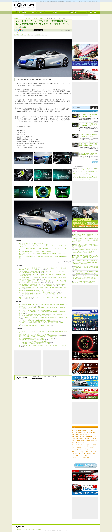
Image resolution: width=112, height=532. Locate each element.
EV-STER (16, 34)
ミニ (92, 176)
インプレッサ (83, 455)
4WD (83, 436)
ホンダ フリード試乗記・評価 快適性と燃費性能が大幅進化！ (35, 320)
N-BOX (84, 449)
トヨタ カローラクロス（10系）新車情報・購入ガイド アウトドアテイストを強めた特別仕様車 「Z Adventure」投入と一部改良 (85, 262)
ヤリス (74, 449)
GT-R (95, 436)
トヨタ (78, 168)
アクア (94, 445)
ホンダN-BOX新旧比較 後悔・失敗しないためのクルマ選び (34, 325)
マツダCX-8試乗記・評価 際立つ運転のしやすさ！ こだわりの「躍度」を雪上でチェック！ (42, 294)
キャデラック (81, 173)
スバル (76, 170)
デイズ (94, 438)
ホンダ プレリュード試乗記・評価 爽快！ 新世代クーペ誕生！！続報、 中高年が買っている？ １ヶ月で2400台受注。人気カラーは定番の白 (42, 315)
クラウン (90, 455)
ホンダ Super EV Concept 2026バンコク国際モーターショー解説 (36, 338)
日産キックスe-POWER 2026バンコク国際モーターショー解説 (35, 337)
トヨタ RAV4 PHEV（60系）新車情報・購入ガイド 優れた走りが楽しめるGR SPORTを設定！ (85, 272)
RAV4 (78, 440)
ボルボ (95, 179)
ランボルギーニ (83, 179)
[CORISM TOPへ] (24, 6)
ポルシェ (75, 173)
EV (80, 436)
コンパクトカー (88, 432)
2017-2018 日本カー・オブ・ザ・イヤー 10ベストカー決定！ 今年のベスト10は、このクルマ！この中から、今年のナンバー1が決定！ (85, 251)
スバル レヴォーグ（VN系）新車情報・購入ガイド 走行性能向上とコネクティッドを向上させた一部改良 (85, 268)
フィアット (94, 177)
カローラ (79, 449)
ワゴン (82, 434)
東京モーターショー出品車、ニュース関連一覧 (31, 243)
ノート (87, 443)
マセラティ (90, 179)
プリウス (89, 445)
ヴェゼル (74, 453)
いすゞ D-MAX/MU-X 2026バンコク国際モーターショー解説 (35, 344)
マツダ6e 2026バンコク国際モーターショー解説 (32, 339)
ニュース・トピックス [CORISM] (30, 18)
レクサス (83, 168)
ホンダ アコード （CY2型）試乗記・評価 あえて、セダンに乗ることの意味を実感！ (41, 323)
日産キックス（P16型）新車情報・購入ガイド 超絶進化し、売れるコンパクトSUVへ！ (85, 235)
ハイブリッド (88, 434)
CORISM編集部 (67, 262)
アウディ (95, 171)
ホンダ (41, 18)
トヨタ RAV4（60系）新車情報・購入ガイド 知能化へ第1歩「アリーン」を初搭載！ (85, 282)
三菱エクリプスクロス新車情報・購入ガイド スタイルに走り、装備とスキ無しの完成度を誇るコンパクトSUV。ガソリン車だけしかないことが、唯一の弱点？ (42, 285)
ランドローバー (77, 176)
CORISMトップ (17, 18)
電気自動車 (75, 436)
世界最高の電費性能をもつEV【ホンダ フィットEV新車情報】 (35, 251)
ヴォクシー (80, 447)
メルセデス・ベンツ (82, 171)
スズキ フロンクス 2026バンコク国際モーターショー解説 (34, 334)
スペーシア (90, 449)
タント (74, 440)
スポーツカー (30, 34)
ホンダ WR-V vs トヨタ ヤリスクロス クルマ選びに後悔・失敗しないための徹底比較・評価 (43, 317)
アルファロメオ (87, 177)
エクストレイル (91, 453)
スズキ (80, 170)
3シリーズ (94, 440)
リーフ (79, 457)
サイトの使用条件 (31, 529)
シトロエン (76, 177)
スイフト (88, 440)
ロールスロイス (93, 174)
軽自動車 (80, 432)
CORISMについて (20, 529)
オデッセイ (75, 438)
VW (91, 171)
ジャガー (80, 174)
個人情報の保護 (38, 529)
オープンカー (23, 34)
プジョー (96, 176)
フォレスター (88, 438)
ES (88, 457)
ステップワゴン (82, 453)
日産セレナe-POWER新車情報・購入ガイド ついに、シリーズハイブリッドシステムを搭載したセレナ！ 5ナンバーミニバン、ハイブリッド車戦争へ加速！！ (43, 291)
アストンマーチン (85, 176)
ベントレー (86, 174)
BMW (89, 171)
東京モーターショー (42, 34)
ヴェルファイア (84, 451)
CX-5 (94, 451)
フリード (74, 443)
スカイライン (81, 443)
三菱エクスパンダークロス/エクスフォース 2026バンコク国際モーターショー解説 (40, 335)
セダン (94, 432)
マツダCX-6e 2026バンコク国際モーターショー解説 (32, 341)
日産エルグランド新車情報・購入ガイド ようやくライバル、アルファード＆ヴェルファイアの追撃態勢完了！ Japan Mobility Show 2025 (85, 256)
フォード (92, 173)
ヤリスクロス (86, 430)
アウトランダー (76, 445)
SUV (92, 430)
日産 (87, 168)
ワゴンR (92, 447)
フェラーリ (76, 179)
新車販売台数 (89, 436)
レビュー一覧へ (94, 111)
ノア (85, 447)
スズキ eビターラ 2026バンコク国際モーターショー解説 (34, 342)
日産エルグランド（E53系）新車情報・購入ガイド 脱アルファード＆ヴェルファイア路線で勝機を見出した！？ (85, 240)
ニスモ (84, 457)
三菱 (94, 168)
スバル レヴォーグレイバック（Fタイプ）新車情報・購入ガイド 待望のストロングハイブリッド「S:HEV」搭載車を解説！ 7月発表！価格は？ (85, 277)
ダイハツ (85, 170)
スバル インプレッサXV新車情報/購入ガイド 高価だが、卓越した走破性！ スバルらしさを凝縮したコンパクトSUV (85, 245)
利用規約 (25, 529)
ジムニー (74, 457)
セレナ (74, 447)
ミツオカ (90, 170)
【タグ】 (16, 33)
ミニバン (74, 432)
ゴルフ (82, 440)
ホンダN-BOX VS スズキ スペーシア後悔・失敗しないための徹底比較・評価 (38, 321)
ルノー (81, 177)
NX (88, 447)
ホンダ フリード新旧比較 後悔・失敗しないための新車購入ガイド (36, 310)
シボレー (87, 173)
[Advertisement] (68, 6)
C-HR (90, 451)
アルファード (75, 451)
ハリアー (81, 438)
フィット (83, 445)
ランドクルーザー (76, 430)
